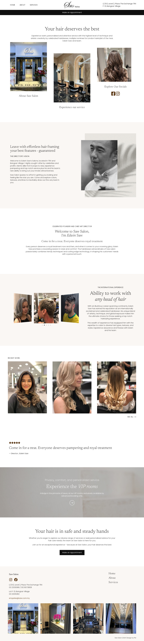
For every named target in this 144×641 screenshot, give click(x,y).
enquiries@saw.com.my (19, 598)
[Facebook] (16, 579)
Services (34, 5)
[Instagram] (10, 579)
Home (12, 5)
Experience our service (72, 107)
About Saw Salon (28, 96)
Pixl (135, 638)
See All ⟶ (131, 416)
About (22, 5)
